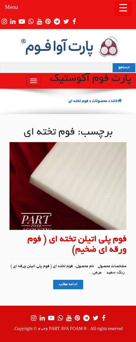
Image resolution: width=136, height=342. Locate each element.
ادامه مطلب (68, 284)
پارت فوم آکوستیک (90, 79)
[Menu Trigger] (123, 8)
